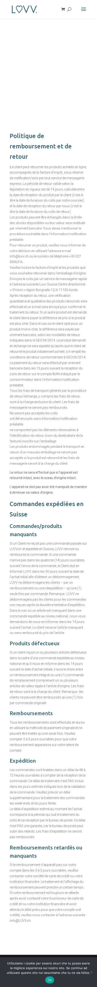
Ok (50, 980)
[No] (91, 972)
